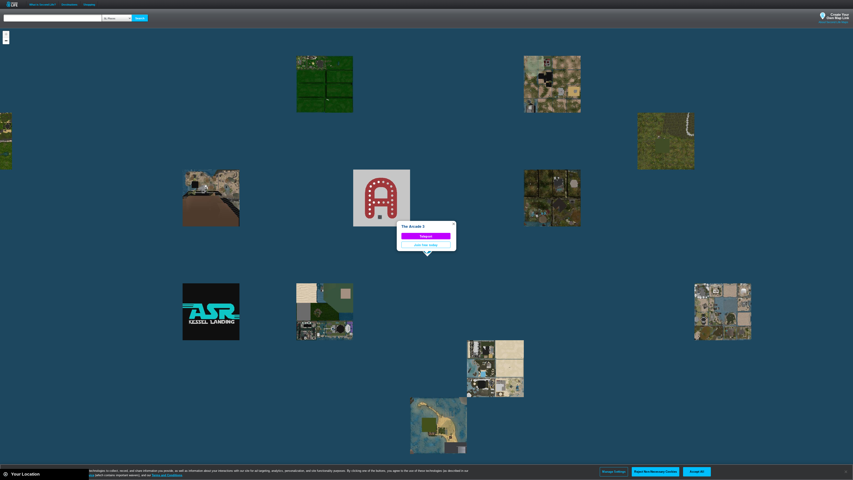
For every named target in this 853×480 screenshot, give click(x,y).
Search (139, 18)
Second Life (14, 4)
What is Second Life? (42, 4)
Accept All (697, 471)
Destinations (70, 4)
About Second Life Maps (833, 22)
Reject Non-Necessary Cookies (655, 471)
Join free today (426, 245)
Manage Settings (614, 471)
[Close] (846, 472)
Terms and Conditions (167, 475)
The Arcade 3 (413, 226)
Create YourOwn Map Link (838, 16)
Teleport (426, 236)
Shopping (89, 4)
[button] (453, 223)
